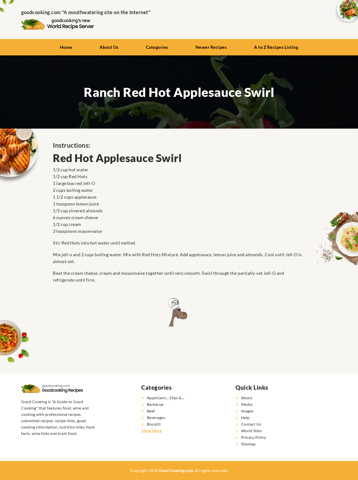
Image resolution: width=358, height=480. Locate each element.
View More (151, 430)
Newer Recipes (211, 47)
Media (246, 404)
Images (247, 411)
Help (245, 417)
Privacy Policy (253, 437)
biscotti (154, 424)
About (246, 397)
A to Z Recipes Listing (276, 47)
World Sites (251, 430)
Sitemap (247, 443)
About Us (109, 47)
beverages (156, 417)
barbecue (155, 404)
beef (151, 411)
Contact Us (250, 424)
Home (66, 47)
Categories (157, 47)
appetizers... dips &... (165, 397)
